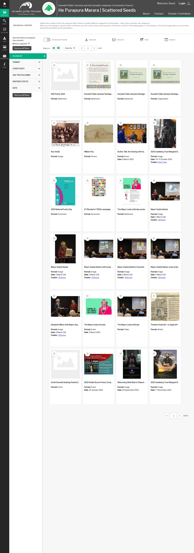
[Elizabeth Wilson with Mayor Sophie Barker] (65, 306)
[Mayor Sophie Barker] (165, 191)
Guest (172, 3)
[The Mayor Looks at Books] (131, 306)
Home (4, 6)
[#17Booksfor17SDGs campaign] (98, 191)
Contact (159, 13)
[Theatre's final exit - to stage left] (165, 306)
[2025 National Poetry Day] (65, 191)
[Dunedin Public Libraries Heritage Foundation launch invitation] (98, 75)
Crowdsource (4, 59)
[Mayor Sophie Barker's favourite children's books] (131, 248)
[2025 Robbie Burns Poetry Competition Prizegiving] (98, 364)
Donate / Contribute (179, 13)
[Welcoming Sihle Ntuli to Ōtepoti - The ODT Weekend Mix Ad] (131, 364)
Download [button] (90, 40)
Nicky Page (162, 162)
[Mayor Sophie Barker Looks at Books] (165, 248)
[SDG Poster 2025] (65, 75)
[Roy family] (65, 133)
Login (4, 41)
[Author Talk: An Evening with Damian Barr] (131, 133)
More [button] (4, 67)
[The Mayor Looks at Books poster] (131, 191)
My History (4, 32)
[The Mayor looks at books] (98, 306)
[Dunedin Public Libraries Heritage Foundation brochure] (131, 75)
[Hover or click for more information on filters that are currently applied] (29, 43)
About (146, 13)
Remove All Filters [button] (22, 48)
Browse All (4, 15)
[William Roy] (98, 133)
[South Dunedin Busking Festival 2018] (65, 364)
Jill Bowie (162, 220)
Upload (4, 50)
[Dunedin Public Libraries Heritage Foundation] (165, 75)
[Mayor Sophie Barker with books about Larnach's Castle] (98, 248)
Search (4, 24)
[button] (118, 39)
